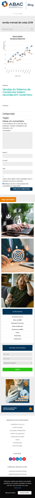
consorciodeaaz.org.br (17, 471)
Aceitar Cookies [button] (24, 492)
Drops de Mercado (17, 326)
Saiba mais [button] (17, 487)
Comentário (7, 130)
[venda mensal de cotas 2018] (17, 56)
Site (4, 168)
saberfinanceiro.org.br (17, 474)
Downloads (17, 335)
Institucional (17, 338)
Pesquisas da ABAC (17, 329)
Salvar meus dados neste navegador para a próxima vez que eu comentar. (17, 180)
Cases (17, 332)
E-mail (5, 160)
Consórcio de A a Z (17, 317)
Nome (5, 152)
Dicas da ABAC (17, 320)
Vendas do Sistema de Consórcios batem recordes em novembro (17, 92)
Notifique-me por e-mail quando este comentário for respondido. (15, 185)
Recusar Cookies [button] (10, 492)
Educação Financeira (17, 323)
